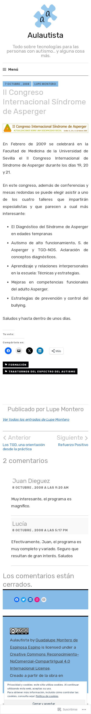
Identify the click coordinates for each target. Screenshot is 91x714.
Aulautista (45, 35)
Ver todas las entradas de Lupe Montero (36, 419)
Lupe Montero (45, 84)
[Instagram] (37, 599)
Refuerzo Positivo (72, 440)
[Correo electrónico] (43, 599)
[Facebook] (16, 599)
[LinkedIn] (30, 599)
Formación (17, 364)
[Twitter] (23, 599)
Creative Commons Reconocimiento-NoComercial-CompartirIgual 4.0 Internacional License (44, 661)
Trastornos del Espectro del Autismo (41, 371)
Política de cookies (47, 696)
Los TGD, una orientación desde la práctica (24, 442)
